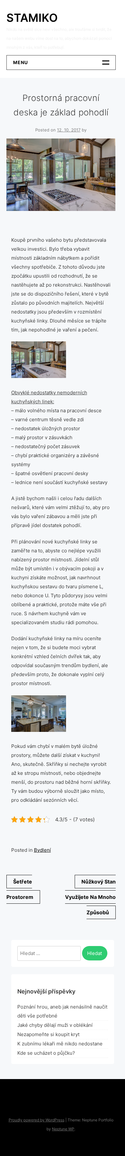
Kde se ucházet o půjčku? (46, 1053)
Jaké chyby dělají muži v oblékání (55, 1025)
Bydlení (42, 850)
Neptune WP (63, 1129)
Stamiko (32, 17)
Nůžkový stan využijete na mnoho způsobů (90, 897)
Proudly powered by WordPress (36, 1120)
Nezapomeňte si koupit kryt (48, 1034)
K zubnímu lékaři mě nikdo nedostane (60, 1044)
